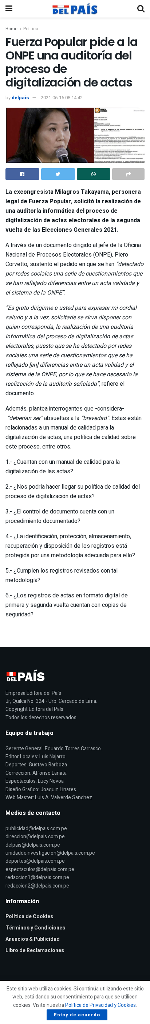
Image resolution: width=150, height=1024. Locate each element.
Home (11, 29)
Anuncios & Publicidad (32, 939)
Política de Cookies (29, 916)
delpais (20, 97)
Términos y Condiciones (35, 928)
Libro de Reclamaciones (34, 950)
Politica (30, 29)
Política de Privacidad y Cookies (100, 1005)
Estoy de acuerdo (77, 1014)
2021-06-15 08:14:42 (62, 97)
